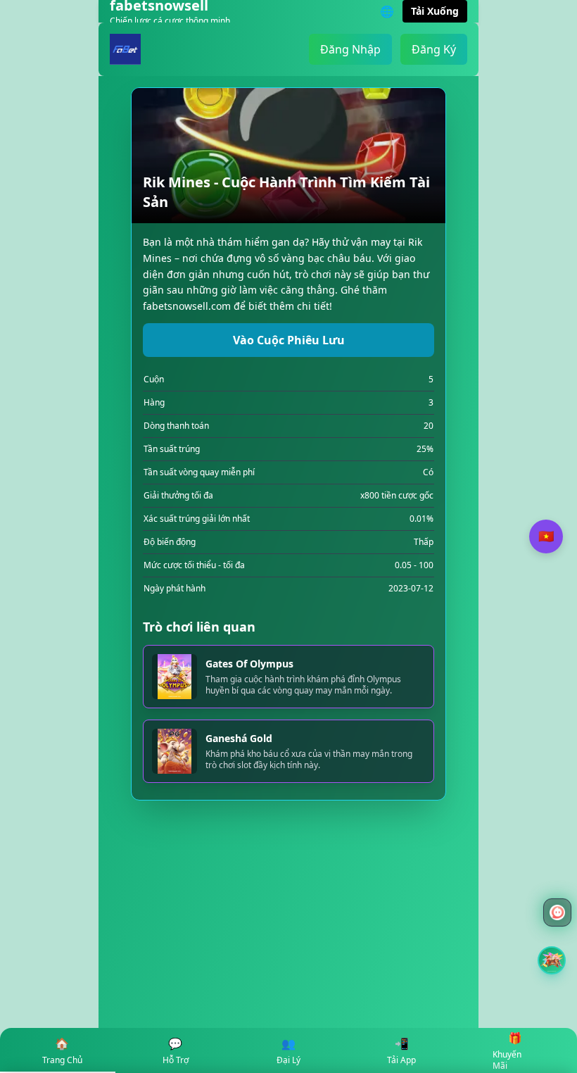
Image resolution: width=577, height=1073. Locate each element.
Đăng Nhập (350, 49)
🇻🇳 (546, 536)
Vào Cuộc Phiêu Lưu (289, 340)
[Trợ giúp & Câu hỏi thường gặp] (557, 912)
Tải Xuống (435, 11)
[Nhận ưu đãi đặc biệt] (552, 960)
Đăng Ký (434, 49)
